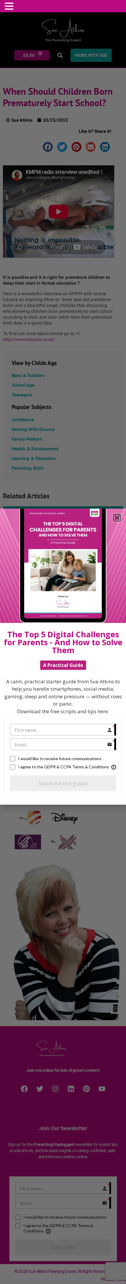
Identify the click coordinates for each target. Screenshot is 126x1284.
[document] (63, 642)
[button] (10, 6)
